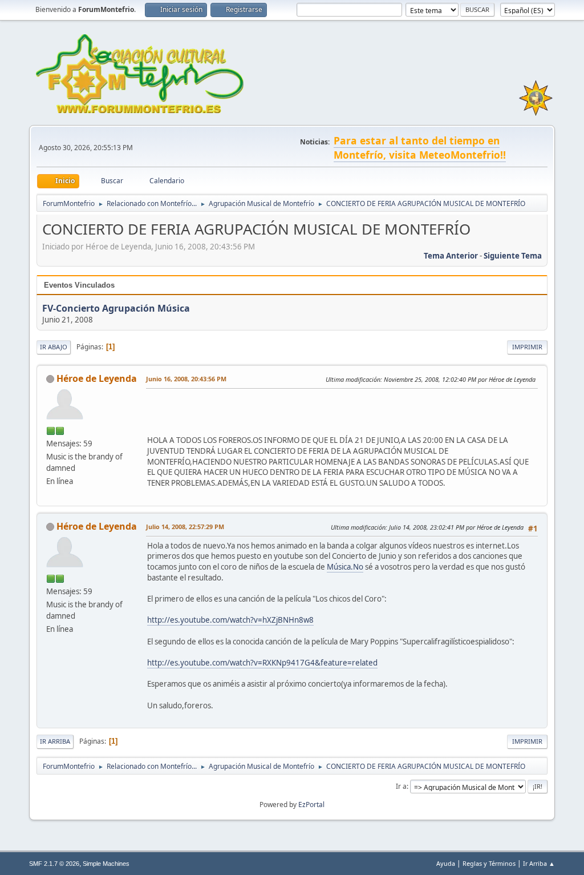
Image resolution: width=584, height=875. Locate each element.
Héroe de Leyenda (96, 378)
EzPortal (311, 804)
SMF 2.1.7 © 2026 (54, 863)
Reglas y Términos (489, 863)
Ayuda (445, 863)
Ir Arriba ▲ (539, 863)
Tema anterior (451, 256)
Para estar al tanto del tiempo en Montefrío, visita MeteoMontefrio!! (420, 148)
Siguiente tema (513, 256)
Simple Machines (106, 863)
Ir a (401, 786)
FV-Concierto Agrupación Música (116, 308)
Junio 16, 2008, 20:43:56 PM (186, 378)
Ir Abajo (53, 346)
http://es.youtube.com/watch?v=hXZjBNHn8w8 (230, 620)
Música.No (345, 567)
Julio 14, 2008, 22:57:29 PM (185, 526)
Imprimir (527, 346)
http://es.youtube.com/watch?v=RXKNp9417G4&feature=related (262, 663)
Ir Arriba (55, 741)
